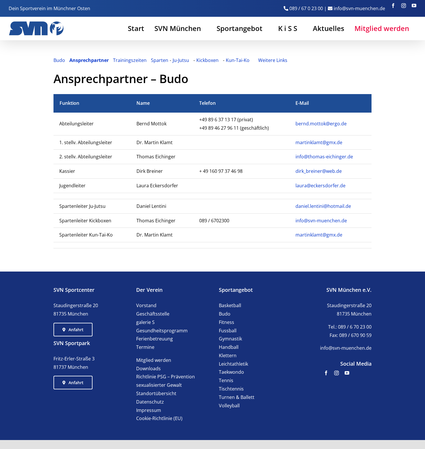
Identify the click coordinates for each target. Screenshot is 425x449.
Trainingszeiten (130, 60)
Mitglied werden (381, 28)
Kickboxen (207, 60)
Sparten (159, 60)
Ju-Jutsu (181, 60)
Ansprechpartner (89, 60)
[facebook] (326, 373)
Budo (59, 60)
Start (136, 28)
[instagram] (336, 373)
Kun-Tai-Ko (238, 60)
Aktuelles (328, 28)
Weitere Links (272, 60)
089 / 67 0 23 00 (306, 8)
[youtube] (347, 373)
